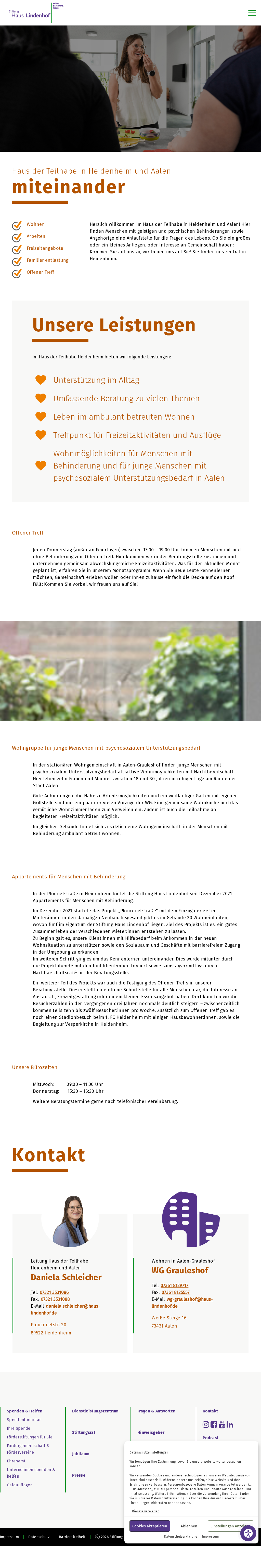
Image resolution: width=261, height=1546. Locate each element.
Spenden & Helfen (25, 1411)
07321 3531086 (54, 1292)
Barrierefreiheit (72, 1537)
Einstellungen (139, 1503)
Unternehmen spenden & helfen (31, 1473)
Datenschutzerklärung (167, 1498)
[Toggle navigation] (252, 13)
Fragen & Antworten (156, 1411)
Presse (78, 1475)
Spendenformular (24, 1419)
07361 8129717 (174, 1285)
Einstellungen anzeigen (231, 1526)
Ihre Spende (19, 1428)
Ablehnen (189, 1526)
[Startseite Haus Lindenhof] (35, 12)
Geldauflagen (20, 1485)
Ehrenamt (16, 1461)
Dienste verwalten (145, 1511)
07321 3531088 (55, 1299)
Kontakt (210, 1411)
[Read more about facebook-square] (214, 1424)
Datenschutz (38, 1537)
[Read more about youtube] (222, 1424)
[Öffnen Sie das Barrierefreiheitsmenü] (248, 1533)
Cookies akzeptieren (149, 1526)
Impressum (210, 1536)
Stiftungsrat (83, 1432)
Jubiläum (81, 1453)
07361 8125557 (176, 1292)
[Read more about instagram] (206, 1424)
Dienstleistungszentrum (95, 1411)
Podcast (210, 1437)
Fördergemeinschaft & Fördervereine (28, 1449)
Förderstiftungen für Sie (30, 1437)
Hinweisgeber (150, 1432)
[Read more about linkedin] (230, 1424)
